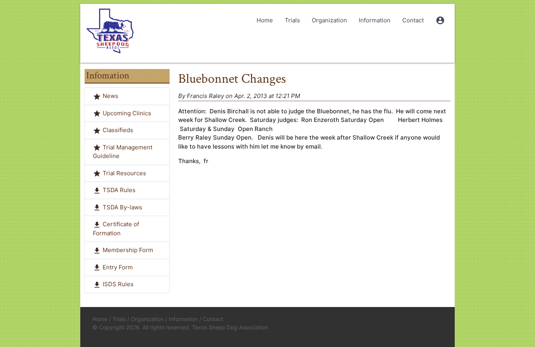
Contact (413, 20)
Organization (329, 20)
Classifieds (118, 130)
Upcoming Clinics (127, 113)
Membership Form (128, 250)
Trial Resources (124, 173)
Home (265, 20)
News (110, 96)
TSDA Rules (119, 190)
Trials (292, 20)
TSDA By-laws (122, 207)
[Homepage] (109, 31)
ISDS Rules (118, 284)
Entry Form (118, 267)
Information (374, 20)
